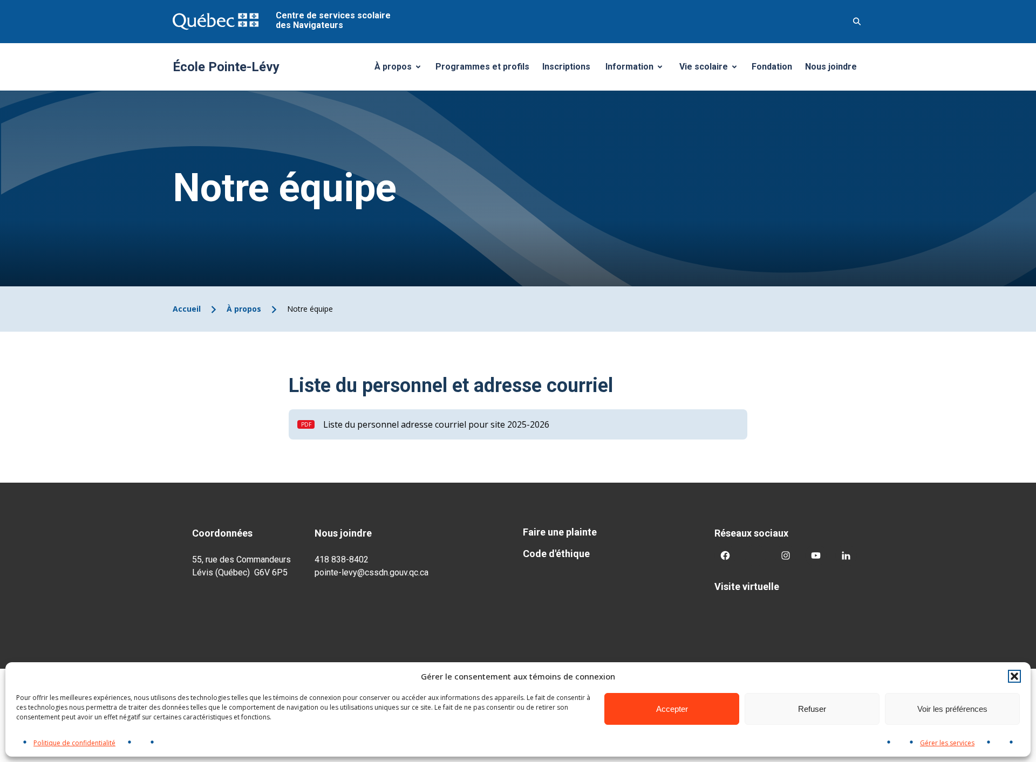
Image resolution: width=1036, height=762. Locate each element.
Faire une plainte (560, 532)
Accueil (187, 309)
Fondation (772, 66)
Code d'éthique (556, 553)
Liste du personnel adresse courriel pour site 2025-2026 (436, 424)
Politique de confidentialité (74, 742)
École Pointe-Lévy (226, 66)
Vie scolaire (712, 69)
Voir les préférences (952, 708)
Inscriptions (566, 66)
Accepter (672, 708)
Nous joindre (831, 66)
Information (638, 69)
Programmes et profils (482, 66)
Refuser (812, 708)
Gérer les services (947, 742)
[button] (1014, 676)
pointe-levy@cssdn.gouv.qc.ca (371, 572)
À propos (401, 69)
